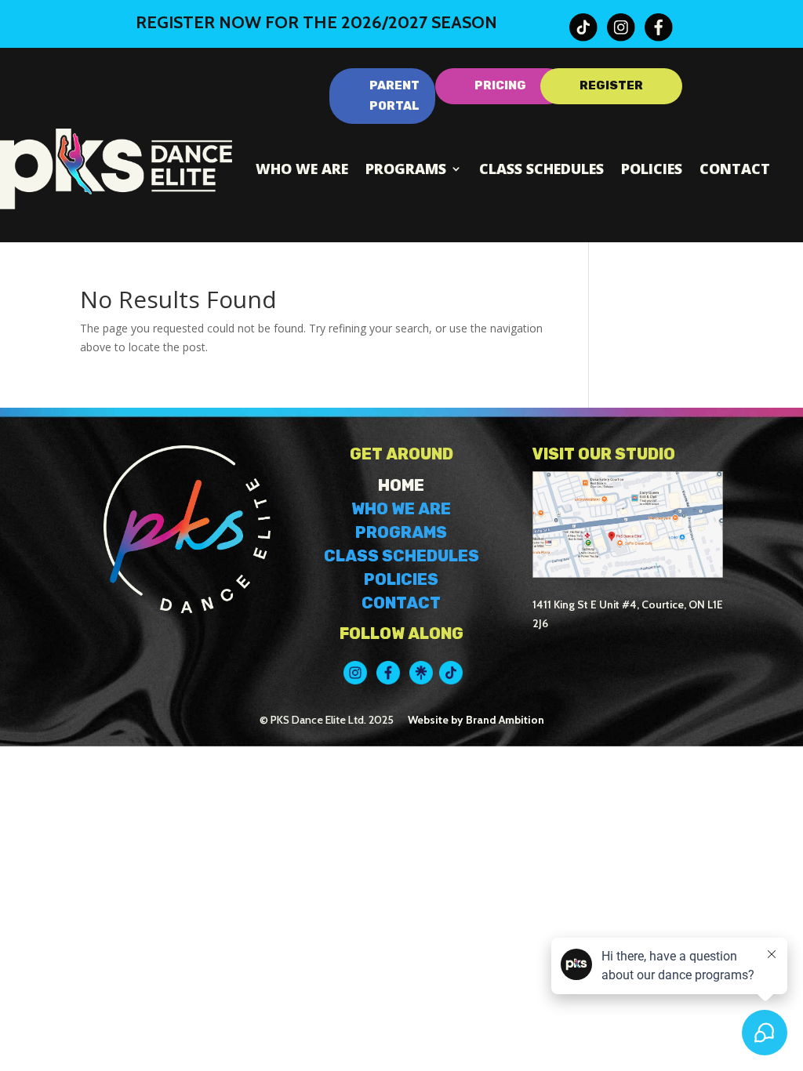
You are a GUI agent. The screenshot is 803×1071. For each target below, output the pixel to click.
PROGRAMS (401, 532)
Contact (734, 168)
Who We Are (302, 168)
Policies (651, 168)
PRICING (500, 85)
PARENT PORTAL (394, 95)
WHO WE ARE (401, 508)
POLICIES (401, 579)
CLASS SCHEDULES (401, 555)
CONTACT (401, 603)
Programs (405, 168)
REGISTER (611, 85)
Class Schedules (541, 168)
